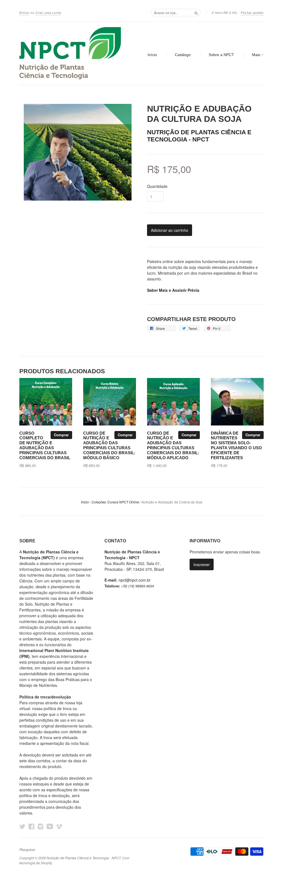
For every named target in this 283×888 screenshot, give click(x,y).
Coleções (98, 502)
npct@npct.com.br (135, 580)
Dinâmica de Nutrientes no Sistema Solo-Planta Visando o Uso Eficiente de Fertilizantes (236, 445)
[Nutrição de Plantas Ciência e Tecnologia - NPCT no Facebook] (31, 826)
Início (152, 54)
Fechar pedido (252, 12)
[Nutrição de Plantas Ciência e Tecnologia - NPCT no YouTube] (50, 826)
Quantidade (157, 186)
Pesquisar (27, 850)
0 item (224, 12)
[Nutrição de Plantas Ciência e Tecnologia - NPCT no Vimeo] (59, 826)
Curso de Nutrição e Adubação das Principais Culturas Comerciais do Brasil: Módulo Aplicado (173, 445)
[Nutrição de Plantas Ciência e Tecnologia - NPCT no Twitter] (22, 826)
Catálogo (183, 54)
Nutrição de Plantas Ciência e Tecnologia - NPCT (199, 136)
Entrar (24, 12)
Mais (256, 54)
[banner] (70, 53)
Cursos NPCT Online (123, 502)
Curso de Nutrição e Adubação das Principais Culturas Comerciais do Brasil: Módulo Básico (109, 445)
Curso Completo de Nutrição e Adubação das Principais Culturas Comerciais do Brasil (44, 445)
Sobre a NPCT (221, 54)
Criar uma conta (48, 12)
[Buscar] (196, 12)
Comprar (61, 434)
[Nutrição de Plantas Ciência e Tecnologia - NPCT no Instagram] (41, 826)
